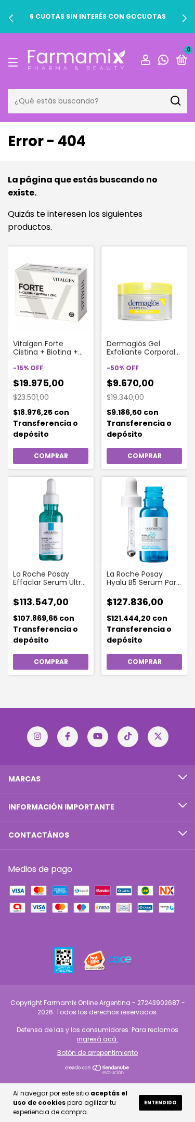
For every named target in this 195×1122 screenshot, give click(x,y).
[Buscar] (175, 101)
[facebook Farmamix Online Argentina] (67, 736)
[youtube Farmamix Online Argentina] (97, 736)
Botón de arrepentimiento (97, 1052)
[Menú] (15, 61)
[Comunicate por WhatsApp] (163, 61)
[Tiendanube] (97, 1071)
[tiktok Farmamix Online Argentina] (128, 736)
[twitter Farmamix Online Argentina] (158, 736)
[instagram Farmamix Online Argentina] (37, 736)
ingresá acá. (97, 1039)
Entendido (160, 1102)
